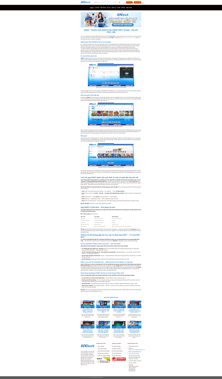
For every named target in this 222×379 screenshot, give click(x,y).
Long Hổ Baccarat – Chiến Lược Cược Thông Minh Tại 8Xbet (134, 311)
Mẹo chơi (129, 7)
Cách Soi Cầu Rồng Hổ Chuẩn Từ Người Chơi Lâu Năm (118, 311)
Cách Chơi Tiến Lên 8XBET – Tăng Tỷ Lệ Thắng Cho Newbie (88, 311)
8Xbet (82, 36)
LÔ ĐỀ (118, 7)
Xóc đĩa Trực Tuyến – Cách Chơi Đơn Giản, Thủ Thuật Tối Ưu (134, 331)
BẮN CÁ (114, 7)
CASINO (97, 7)
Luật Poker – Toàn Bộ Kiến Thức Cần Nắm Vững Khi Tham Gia (103, 331)
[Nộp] (120, 2)
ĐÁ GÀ (109, 7)
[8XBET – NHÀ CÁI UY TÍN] (86, 2)
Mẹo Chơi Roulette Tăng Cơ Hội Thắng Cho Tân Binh (103, 311)
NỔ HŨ (123, 7)
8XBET (92, 7)
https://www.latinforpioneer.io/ (128, 37)
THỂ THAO (103, 7)
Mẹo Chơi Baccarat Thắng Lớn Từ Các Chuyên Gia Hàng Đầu (87, 331)
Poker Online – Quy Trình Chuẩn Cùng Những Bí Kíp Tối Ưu (119, 331)
